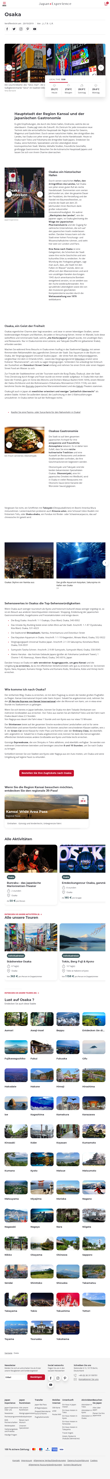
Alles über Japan (97, 1409)
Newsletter (9, 1413)
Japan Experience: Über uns (12, 1409)
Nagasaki (10, 1227)
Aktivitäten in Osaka (86, 1417)
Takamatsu (89, 1283)
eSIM (54, 1411)
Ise (6, 1115)
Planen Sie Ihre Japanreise (99, 1414)
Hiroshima (88, 1087)
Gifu (84, 1059)
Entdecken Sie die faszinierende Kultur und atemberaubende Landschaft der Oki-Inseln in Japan (93, 1030)
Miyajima (36, 1199)
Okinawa (61, 1255)
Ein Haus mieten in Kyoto (69, 1417)
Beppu (60, 1030)
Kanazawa (88, 1115)
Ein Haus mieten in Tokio (69, 1411)
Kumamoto (89, 1143)
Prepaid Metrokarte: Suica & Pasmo (43, 1412)
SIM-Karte (56, 1408)
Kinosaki (10, 1143)
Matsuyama (12, 1199)
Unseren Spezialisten (24, 1427)
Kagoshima (37, 1115)
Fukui (34, 1059)
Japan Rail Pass (41, 1405)
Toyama (9, 1339)
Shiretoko (36, 1283)
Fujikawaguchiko (15, 1059)
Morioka (61, 1199)
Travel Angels (67, 1433)
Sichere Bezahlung (72, 1464)
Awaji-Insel (37, 1030)
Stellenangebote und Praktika (11, 1430)
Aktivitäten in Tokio (86, 1406)
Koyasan (61, 1143)
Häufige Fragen (11, 1435)
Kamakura (62, 1115)
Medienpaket (10, 1426)
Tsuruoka (36, 1339)
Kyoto (34, 1171)
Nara (59, 1227)
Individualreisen (16, 955)
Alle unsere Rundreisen (23, 1409)
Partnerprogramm (12, 1417)
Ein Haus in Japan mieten (69, 1406)
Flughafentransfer (42, 1417)
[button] (9, 68)
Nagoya (35, 1227)
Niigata (86, 1227)
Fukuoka (61, 1059)
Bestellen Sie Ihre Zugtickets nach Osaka (46, 773)
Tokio (34, 1311)
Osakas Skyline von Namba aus (19, 582)
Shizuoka (61, 1283)
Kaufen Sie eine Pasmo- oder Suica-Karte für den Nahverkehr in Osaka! (45, 412)
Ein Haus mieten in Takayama (69, 1428)
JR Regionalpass (41, 1408)
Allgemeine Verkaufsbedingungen (50, 1460)
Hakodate (10, 1087)
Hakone (35, 1087)
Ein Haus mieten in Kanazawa (69, 1422)
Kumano (10, 1171)
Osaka (11, 877)
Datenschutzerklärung (78, 1460)
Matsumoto (89, 1171)
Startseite (8, 1353)
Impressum (26, 1460)
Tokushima (63, 1311)
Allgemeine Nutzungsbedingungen (45, 1464)
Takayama (11, 1311)
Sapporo (87, 1255)
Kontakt (16, 1460)
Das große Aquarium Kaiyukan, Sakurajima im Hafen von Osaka (78, 585)
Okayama (36, 1255)
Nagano (87, 1199)
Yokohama (62, 1339)
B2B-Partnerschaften (11, 1421)
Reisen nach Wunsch (24, 1421)
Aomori (9, 1030)
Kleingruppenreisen (27, 1413)
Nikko (8, 1255)
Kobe (34, 1143)
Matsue (60, 1171)
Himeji (60, 1087)
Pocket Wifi (56, 1414)
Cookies (94, 1460)
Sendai (9, 1283)
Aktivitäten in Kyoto (86, 1411)
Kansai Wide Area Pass (27, 812)
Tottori (86, 1311)
